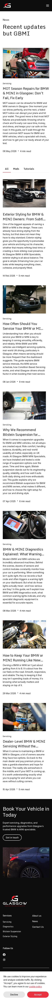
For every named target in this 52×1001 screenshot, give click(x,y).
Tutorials (29, 169)
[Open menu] (47, 5)
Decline (14, 994)
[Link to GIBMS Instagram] (8, 959)
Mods (16, 169)
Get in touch (12, 837)
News (35, 921)
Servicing (7, 921)
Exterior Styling (10, 936)
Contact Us (38, 927)
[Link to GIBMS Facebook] (8, 954)
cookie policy (35, 986)
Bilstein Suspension (12, 931)
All (7, 169)
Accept (38, 994)
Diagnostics (8, 926)
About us (36, 916)
